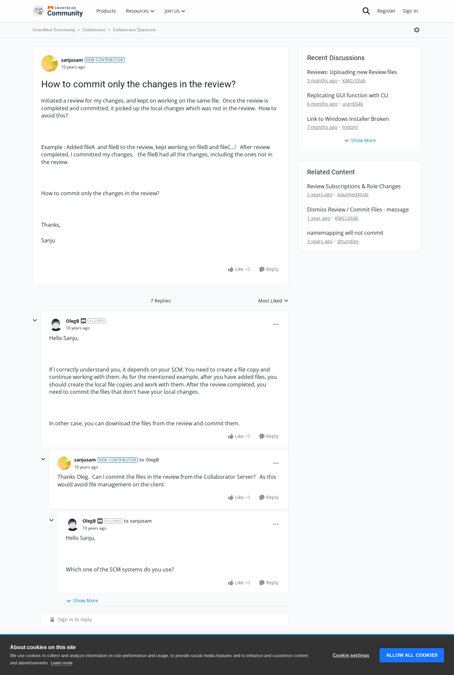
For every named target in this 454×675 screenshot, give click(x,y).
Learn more (61, 662)
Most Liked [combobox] (273, 300)
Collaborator (94, 30)
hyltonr (350, 127)
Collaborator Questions (134, 30)
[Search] (366, 11)
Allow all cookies (411, 655)
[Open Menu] (416, 30)
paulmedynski (353, 194)
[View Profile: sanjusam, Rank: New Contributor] (49, 63)
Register (386, 11)
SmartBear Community (54, 30)
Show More (85, 600)
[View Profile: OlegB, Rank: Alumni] (55, 324)
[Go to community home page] (58, 11)
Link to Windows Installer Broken (348, 119)
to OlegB (149, 460)
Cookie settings (351, 655)
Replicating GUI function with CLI (347, 95)
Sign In (410, 11)
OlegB (72, 321)
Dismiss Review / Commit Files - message (358, 209)
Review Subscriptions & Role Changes (354, 186)
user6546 (352, 104)
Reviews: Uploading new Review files (352, 72)
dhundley (348, 241)
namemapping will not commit (345, 232)
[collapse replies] (35, 320)
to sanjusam (138, 521)
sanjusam (72, 60)
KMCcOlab (354, 80)
